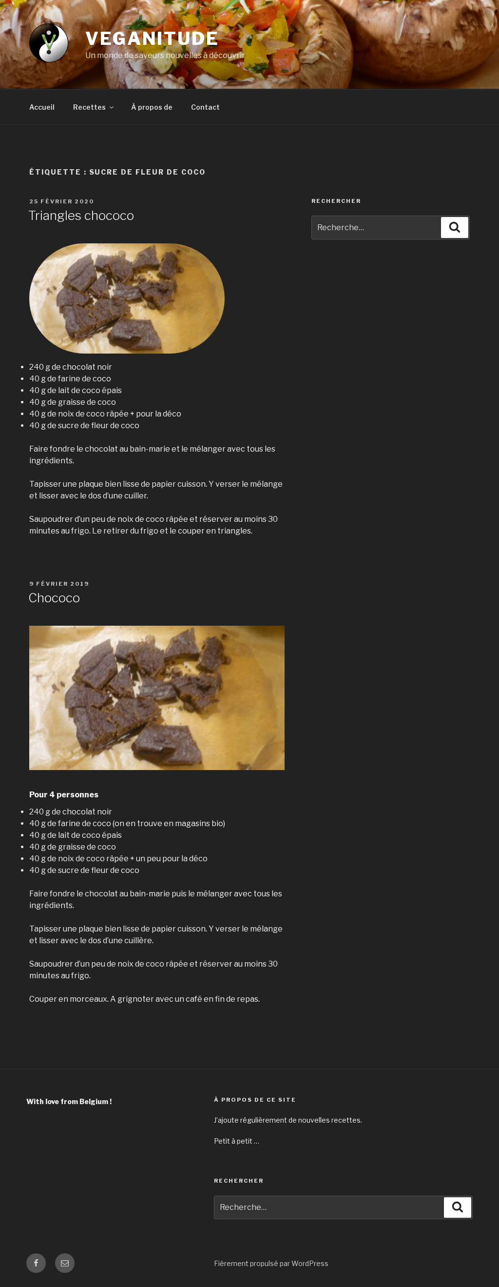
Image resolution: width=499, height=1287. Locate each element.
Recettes (89, 107)
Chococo (54, 597)
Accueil (42, 107)
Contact (205, 107)
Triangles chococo (81, 215)
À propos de (152, 107)
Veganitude (152, 38)
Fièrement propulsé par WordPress (271, 1263)
